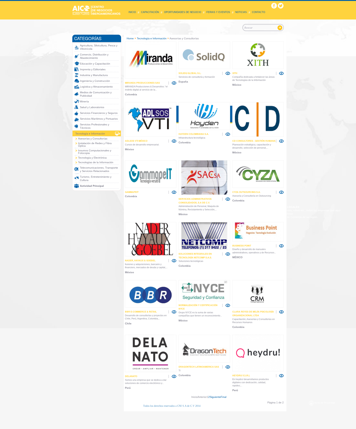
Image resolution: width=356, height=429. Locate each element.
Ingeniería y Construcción (95, 80)
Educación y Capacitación (95, 63)
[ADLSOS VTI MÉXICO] (150, 119)
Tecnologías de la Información (95, 162)
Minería (84, 101)
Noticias (241, 12)
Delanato (131, 376)
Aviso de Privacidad (324, 402)
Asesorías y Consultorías (92, 138)
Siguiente (215, 396)
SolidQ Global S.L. (190, 73)
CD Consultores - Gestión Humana (254, 140)
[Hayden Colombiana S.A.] (204, 116)
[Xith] (258, 55)
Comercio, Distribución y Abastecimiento (94, 56)
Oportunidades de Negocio (182, 12)
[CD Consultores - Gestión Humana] (258, 119)
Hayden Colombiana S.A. (194, 134)
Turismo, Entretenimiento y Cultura (95, 178)
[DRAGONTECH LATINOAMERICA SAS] (204, 348)
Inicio (132, 12)
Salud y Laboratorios (92, 107)
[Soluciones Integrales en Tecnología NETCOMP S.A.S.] (204, 235)
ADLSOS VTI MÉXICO (136, 140)
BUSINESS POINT (241, 245)
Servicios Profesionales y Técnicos (94, 126)
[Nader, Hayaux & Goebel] (150, 239)
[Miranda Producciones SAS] (150, 60)
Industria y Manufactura (94, 75)
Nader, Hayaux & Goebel (140, 260)
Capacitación (150, 12)
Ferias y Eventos (218, 12)
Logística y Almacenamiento (96, 86)
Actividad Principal (92, 185)
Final (223, 396)
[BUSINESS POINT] (258, 231)
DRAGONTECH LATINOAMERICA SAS (199, 366)
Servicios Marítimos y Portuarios (99, 118)
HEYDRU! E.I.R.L (241, 375)
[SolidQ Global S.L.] (204, 55)
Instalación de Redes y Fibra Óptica (95, 144)
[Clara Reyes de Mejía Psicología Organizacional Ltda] (258, 294)
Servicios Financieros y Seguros (99, 112)
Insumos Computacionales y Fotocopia (94, 151)
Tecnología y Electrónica (92, 157)
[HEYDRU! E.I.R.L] (258, 353)
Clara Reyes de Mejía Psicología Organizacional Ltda (253, 313)
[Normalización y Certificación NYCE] (204, 290)
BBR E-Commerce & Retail (141, 311)
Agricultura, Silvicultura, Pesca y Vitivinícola (98, 47)
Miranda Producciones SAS (142, 82)
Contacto (258, 12)
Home (130, 38)
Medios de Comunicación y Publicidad (96, 94)
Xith (234, 73)
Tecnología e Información (90, 133)
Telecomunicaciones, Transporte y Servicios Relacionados (99, 169)
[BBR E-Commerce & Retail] (150, 294)
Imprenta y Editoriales (93, 69)
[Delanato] (150, 353)
